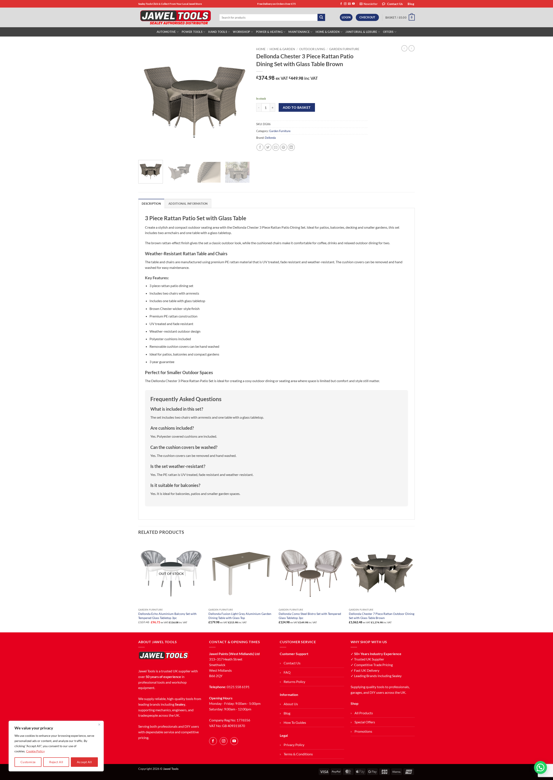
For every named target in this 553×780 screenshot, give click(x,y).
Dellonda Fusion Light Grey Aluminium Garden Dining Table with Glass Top (239, 616)
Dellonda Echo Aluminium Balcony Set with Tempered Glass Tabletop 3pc (167, 616)
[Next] (242, 101)
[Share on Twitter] (268, 147)
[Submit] (321, 17)
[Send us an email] (349, 3)
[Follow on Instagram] (345, 3)
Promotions (363, 731)
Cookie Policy (35, 751)
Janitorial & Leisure (361, 31)
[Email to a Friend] (275, 147)
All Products (363, 713)
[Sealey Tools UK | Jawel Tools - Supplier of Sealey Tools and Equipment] (175, 17)
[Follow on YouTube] (353, 3)
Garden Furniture (344, 49)
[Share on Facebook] (260, 147)
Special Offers (364, 722)
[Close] (99, 724)
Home (260, 49)
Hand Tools (217, 31)
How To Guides (295, 722)
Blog (287, 713)
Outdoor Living (312, 49)
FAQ (287, 672)
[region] (56, 746)
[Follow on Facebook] (341, 3)
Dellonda (270, 137)
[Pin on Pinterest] (283, 147)
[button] (369, 4)
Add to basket (297, 107)
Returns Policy (294, 682)
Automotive (166, 31)
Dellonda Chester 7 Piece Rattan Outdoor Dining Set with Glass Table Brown (381, 616)
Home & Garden (328, 31)
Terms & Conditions (298, 754)
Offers (388, 31)
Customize (28, 762)
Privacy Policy (294, 745)
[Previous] (146, 101)
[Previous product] (411, 48)
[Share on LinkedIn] (291, 147)
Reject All (56, 762)
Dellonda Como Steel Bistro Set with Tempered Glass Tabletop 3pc (310, 616)
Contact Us (292, 663)
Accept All (84, 762)
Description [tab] (151, 203)
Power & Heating (269, 31)
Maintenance (299, 31)
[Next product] (404, 48)
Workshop (241, 31)
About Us (291, 704)
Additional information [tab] (188, 203)
